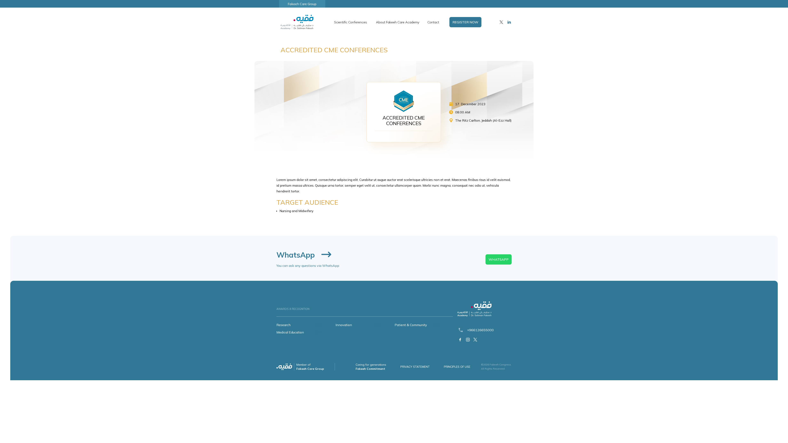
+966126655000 (480, 330)
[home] (295, 22)
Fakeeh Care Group (302, 4)
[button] (351, 22)
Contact (433, 22)
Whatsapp (499, 259)
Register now (465, 22)
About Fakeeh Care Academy (397, 22)
